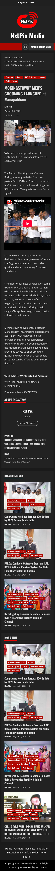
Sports (35, 818)
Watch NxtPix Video (41, 47)
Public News (11, 81)
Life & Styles (30, 77)
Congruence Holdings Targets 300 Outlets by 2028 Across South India (26, 518)
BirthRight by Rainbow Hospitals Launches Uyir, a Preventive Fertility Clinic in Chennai (27, 617)
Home (19, 77)
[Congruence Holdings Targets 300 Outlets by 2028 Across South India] (27, 497)
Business (30, 848)
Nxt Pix (8, 106)
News (42, 77)
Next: (26, 457)
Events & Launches (16, 501)
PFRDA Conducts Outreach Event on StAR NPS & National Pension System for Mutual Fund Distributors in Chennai (27, 567)
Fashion (9, 77)
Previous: (25, 441)
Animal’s (18, 848)
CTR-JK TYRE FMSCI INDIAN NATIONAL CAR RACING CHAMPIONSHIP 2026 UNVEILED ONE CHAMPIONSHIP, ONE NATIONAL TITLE (27, 830)
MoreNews (26, 867)
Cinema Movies (14, 594)
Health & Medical (35, 598)
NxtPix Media (28, 35)
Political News (37, 505)
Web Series (27, 606)
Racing (25, 818)
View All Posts (27, 423)
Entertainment (31, 594)
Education (42, 848)
